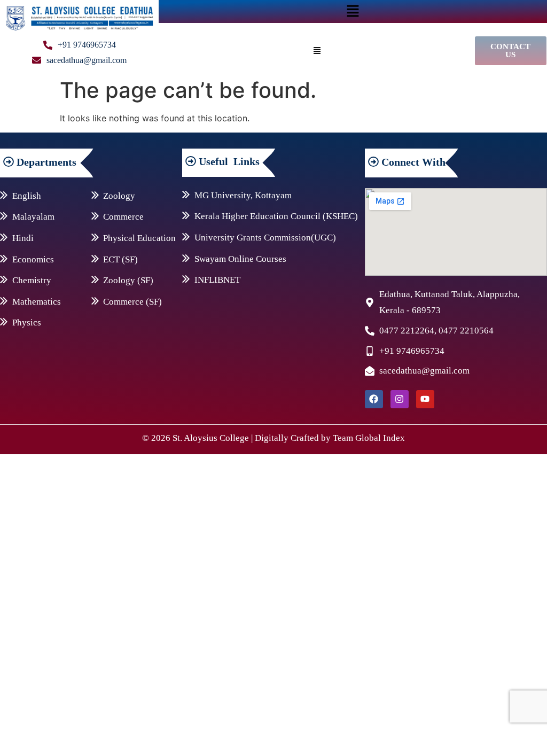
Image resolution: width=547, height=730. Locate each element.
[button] (353, 11)
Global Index (380, 438)
